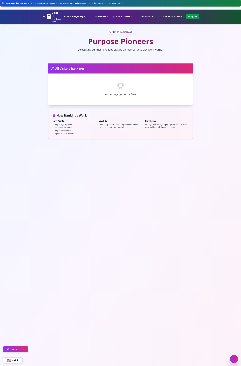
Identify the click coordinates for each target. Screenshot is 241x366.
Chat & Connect (123, 16)
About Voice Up (147, 16)
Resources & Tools (172, 16)
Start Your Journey (75, 16)
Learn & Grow (100, 16)
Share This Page (17, 349)
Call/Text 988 (109, 3)
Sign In (194, 16)
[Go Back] (44, 16)
